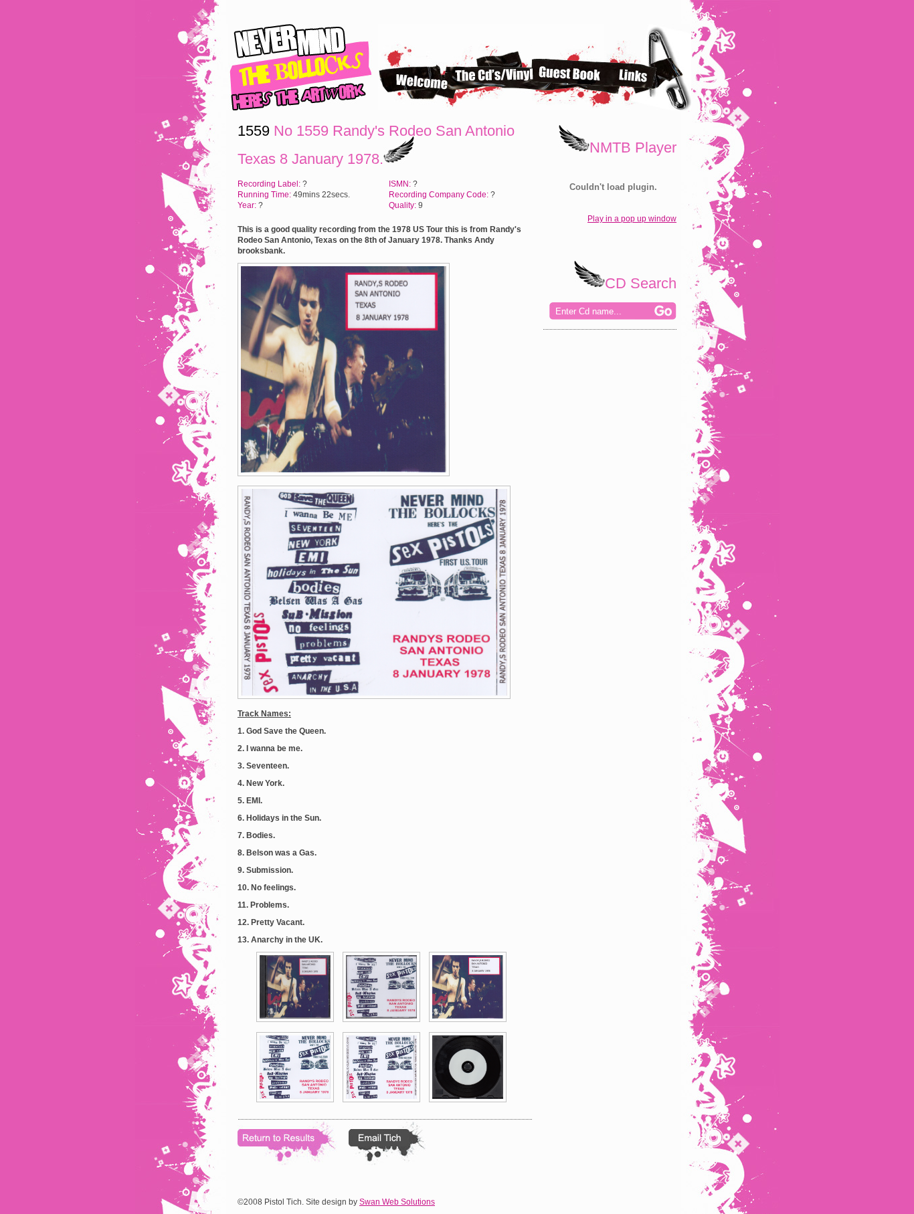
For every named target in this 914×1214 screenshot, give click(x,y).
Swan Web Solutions (397, 1202)
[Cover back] (298, 1106)
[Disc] (471, 1106)
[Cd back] (385, 1026)
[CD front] (298, 1026)
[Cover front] (471, 1026)
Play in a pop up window (631, 218)
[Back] (385, 1106)
